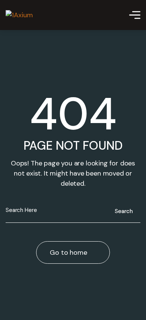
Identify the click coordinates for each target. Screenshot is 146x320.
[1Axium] (19, 15)
